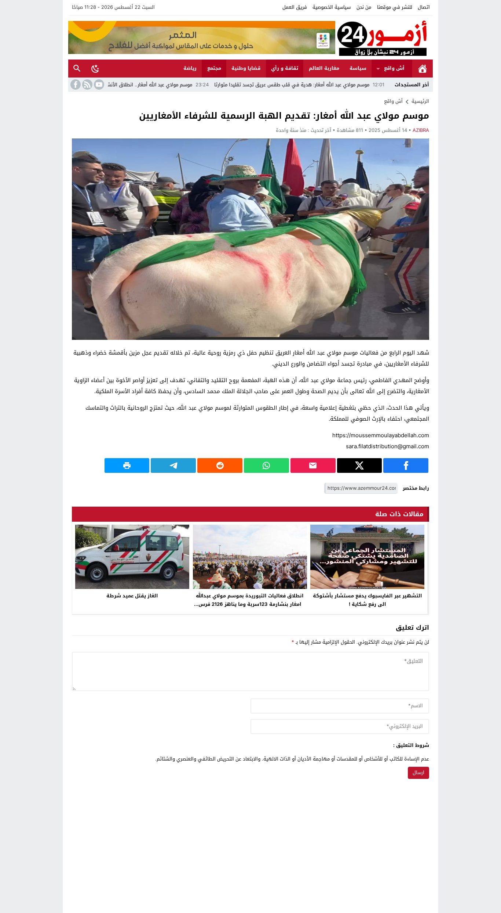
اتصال (424, 7)
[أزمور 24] (384, 37)
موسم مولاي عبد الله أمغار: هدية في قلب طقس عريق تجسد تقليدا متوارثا (329, 84)
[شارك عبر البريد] (313, 465)
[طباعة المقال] (127, 465)
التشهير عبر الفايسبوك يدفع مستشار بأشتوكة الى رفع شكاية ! (367, 600)
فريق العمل (294, 7)
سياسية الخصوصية (331, 7)
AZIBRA (421, 130)
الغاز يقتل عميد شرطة (132, 595)
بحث (77, 69)
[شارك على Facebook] (406, 465)
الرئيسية (422, 68)
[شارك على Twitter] (359, 465)
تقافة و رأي (284, 68)
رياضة (190, 68)
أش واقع (394, 68)
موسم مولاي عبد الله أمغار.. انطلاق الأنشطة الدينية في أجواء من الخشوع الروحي (145, 84)
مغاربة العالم (324, 68)
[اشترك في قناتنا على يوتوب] (98, 84)
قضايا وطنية (245, 68)
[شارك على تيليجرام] (173, 465)
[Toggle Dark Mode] (95, 68)
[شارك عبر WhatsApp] (266, 465)
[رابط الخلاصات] (86, 84)
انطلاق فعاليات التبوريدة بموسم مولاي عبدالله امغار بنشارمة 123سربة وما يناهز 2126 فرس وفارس (250, 604)
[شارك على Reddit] (220, 465)
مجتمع (214, 68)
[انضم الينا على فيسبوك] (75, 84)
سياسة (358, 68)
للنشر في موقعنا (394, 7)
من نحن (363, 7)
